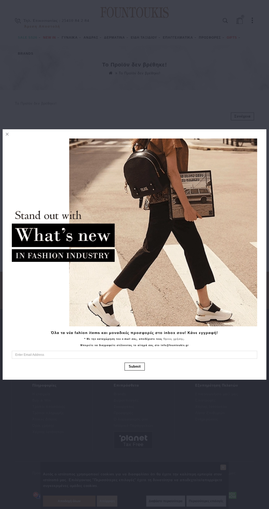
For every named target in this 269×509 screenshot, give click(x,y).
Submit (135, 366)
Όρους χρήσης (173, 339)
